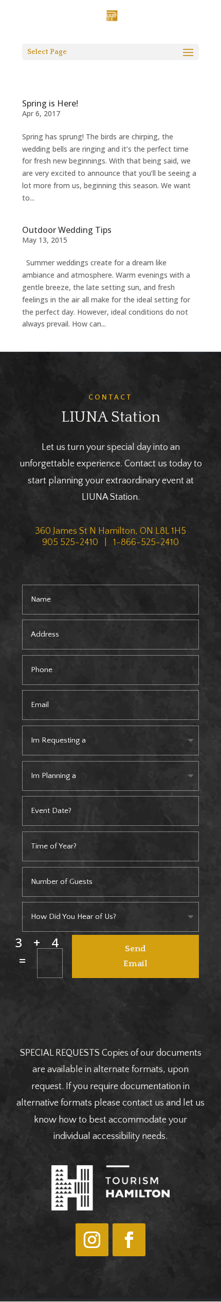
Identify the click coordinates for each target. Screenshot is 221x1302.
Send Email (135, 956)
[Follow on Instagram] (92, 1239)
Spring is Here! (50, 103)
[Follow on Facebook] (129, 1239)
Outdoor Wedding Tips (67, 230)
